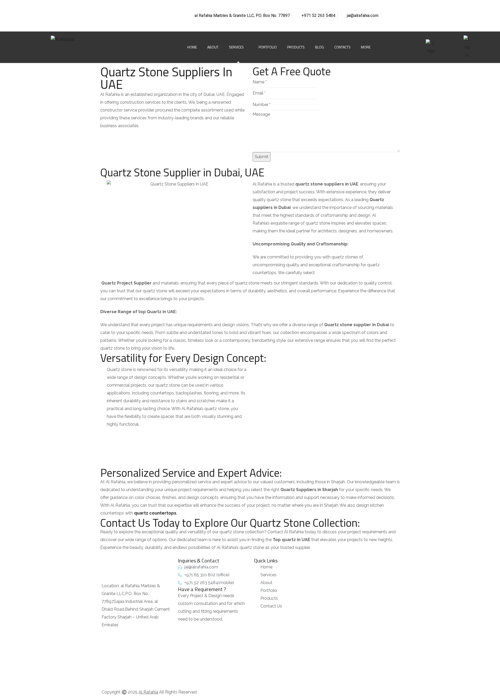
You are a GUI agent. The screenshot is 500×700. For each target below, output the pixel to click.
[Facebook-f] (104, 6)
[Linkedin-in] (119, 6)
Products (296, 47)
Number (262, 104)
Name (260, 81)
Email (259, 93)
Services (236, 47)
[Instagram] (134, 6)
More (366, 47)
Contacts (342, 47)
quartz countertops (155, 513)
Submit (261, 156)
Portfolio (268, 47)
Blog (319, 47)
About (212, 47)
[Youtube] (104, 22)
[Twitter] (150, 6)
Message (261, 114)
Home (192, 47)
